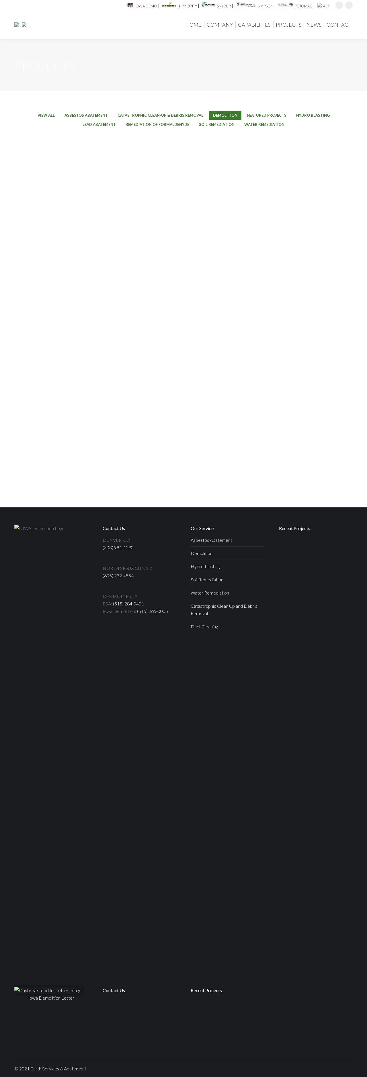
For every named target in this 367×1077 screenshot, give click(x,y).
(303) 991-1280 (118, 547)
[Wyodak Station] (290, 549)
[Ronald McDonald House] (312, 571)
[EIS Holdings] (22, 24)
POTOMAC (303, 6)
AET (326, 6)
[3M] (312, 615)
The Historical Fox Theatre (301, 367)
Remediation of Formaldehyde (157, 124)
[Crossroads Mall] (334, 549)
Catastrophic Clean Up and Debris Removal (224, 609)
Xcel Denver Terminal (129, 281)
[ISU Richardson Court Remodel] (312, 593)
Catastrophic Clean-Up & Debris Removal (160, 115)
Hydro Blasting (313, 115)
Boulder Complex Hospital (215, 195)
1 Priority (187, 6)
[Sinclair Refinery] (334, 615)
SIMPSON (265, 6)
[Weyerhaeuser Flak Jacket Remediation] (290, 659)
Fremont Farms (43, 281)
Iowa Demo (146, 6)
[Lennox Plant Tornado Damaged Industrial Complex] (312, 637)
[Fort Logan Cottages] (312, 549)
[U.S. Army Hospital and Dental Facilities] (224, 1011)
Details (43, 179)
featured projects (266, 115)
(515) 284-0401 (128, 603)
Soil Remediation (217, 124)
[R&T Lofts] (334, 593)
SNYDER (224, 6)
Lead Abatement (99, 124)
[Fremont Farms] (334, 637)
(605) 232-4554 (118, 575)
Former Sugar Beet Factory (301, 281)
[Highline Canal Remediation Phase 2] (246, 1011)
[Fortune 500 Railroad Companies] (224, 1033)
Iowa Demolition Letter (51, 997)
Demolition (225, 115)
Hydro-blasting (205, 566)
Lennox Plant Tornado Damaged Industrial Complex (301, 195)
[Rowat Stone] (290, 571)
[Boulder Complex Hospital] (290, 637)
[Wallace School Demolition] (334, 571)
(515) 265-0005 (152, 611)
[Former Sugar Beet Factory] (202, 1033)
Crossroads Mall (129, 195)
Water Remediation (264, 124)
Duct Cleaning (204, 626)
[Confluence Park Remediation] (246, 1033)
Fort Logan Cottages (43, 195)
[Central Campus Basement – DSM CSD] (290, 615)
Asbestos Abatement (86, 115)
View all (46, 115)
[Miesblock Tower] (290, 593)
